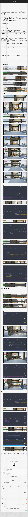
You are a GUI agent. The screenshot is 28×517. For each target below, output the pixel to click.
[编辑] (26, 4)
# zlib (19, 480)
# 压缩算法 (13, 480)
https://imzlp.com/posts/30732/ (10, 472)
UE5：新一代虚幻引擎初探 (23, 482)
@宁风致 (7, 508)
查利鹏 (7, 470)
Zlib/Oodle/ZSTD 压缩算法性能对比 (10, 469)
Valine (26, 510)
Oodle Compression (22, 10)
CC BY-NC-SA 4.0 (9, 473)
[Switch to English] (1, 5)
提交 (25, 494)
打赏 (14, 477)
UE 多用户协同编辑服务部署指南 (5, 482)
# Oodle (15, 480)
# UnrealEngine (10, 480)
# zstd (17, 480)
